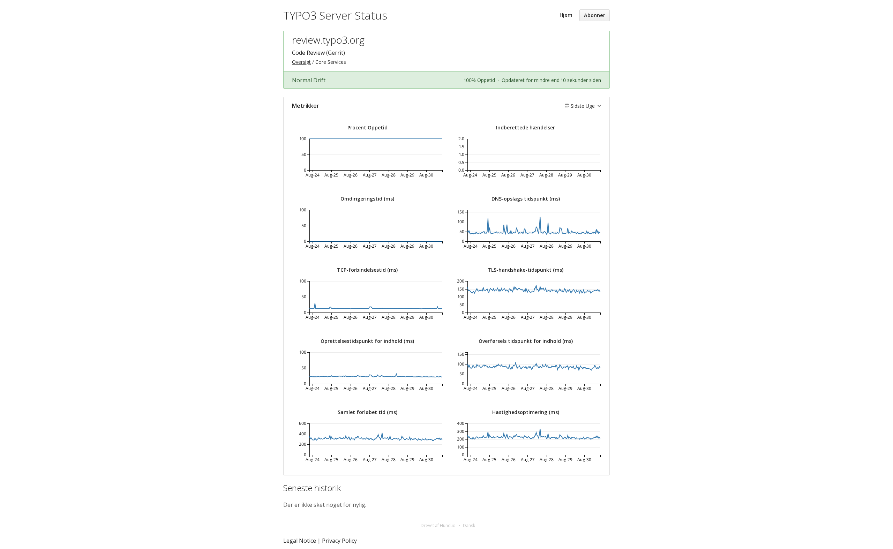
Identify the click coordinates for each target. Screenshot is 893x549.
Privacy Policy (339, 540)
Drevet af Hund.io (438, 525)
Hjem (566, 15)
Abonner (594, 15)
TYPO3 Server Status (335, 15)
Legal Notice (299, 540)
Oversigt (301, 62)
